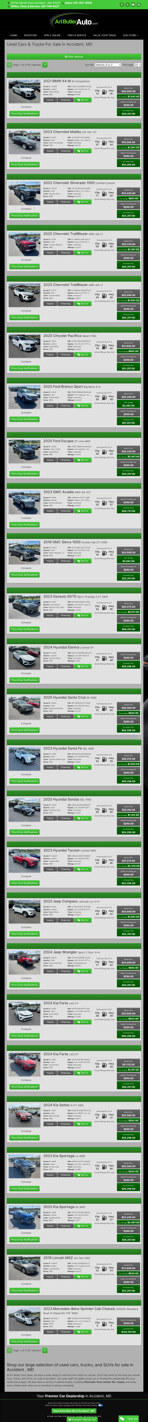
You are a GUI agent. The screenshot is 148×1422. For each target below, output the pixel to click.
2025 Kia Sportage (64, 1207)
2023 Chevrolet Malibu (70, 132)
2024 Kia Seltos (63, 1105)
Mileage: (71, 95)
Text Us (84, 100)
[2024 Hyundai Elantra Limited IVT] (24, 657)
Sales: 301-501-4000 (78, 2)
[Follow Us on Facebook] (122, 4)
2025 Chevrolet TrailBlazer (73, 234)
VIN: (69, 87)
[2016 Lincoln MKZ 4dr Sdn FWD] (24, 1268)
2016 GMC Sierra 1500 (75, 542)
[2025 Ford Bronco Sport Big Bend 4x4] (24, 397)
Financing (65, 100)
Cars (9, 1378)
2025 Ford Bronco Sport (72, 386)
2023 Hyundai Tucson (69, 850)
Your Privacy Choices (90, 1405)
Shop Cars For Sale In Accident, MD (60, 1403)
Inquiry (50, 100)
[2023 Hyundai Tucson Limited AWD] (24, 860)
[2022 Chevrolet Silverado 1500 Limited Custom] (24, 193)
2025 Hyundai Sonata (67, 799)
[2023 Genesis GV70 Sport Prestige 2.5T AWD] (24, 606)
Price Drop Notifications (24, 113)
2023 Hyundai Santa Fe (68, 748)
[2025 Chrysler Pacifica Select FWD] (24, 346)
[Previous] (9, 65)
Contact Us (85, 1403)
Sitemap (78, 1405)
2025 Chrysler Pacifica (69, 336)
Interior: (46, 89)
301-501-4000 (96, 1416)
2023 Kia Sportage (64, 1156)
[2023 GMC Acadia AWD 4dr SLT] (24, 502)
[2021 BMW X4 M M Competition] (24, 91)
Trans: (70, 92)
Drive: (45, 95)
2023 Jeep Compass (71, 901)
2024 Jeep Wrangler (71, 952)
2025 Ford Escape (66, 441)
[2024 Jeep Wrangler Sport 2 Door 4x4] (24, 962)
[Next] (44, 65)
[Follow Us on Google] (139, 4)
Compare (26, 106)
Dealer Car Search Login (53, 1405)
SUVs (29, 1378)
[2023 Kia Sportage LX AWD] (24, 1166)
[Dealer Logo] (74, 19)
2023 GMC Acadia (67, 492)
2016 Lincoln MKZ (66, 1258)
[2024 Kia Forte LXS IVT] (24, 1013)
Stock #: (46, 87)
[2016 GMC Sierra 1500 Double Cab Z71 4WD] (24, 552)
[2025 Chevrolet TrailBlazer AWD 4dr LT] (24, 244)
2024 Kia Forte (61, 1003)
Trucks (16, 1378)
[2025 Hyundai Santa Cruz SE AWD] (24, 707)
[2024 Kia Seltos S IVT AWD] (24, 1115)
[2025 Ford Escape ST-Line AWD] (24, 451)
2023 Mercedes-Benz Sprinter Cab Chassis (90, 1311)
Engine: (70, 89)
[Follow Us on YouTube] (133, 4)
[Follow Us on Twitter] (127, 4)
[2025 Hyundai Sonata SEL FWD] (24, 809)
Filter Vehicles (75, 56)
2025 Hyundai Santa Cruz (70, 697)
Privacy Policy (95, 1403)
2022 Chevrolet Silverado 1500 (79, 183)
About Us (77, 1403)
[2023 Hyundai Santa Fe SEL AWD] (24, 758)
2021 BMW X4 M (66, 81)
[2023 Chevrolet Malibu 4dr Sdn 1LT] (24, 142)
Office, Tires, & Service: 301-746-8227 (35, 6)
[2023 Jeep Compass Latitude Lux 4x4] (24, 911)
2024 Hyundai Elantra (68, 647)
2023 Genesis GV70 (75, 596)
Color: (45, 92)
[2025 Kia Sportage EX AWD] (24, 1217)
